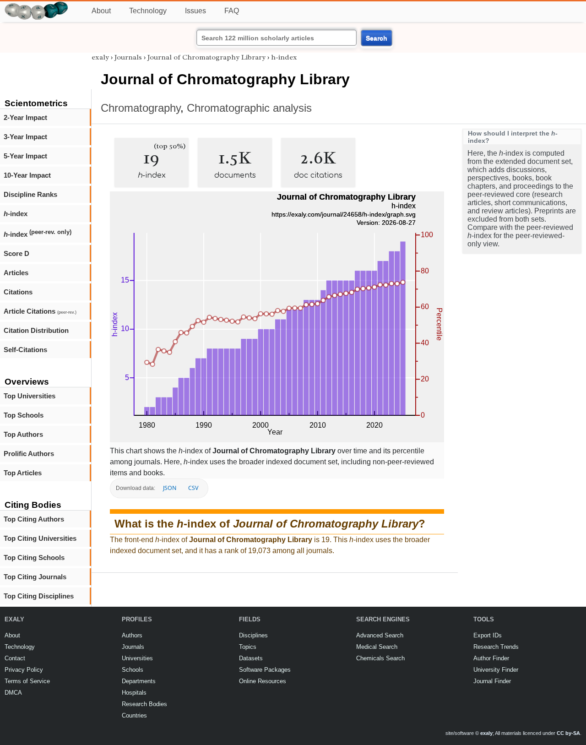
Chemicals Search (380, 658)
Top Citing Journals (35, 577)
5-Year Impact (25, 156)
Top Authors (23, 434)
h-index (284, 57)
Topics (247, 646)
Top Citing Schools (34, 557)
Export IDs (487, 635)
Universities (137, 658)
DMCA (13, 692)
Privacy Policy (24, 669)
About (101, 11)
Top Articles (23, 473)
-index (15, 214)
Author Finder (491, 658)
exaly (100, 57)
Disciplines (253, 635)
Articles (16, 273)
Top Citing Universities (40, 538)
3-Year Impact (25, 137)
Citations (18, 292)
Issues (195, 11)
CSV (193, 488)
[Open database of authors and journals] (36, 5)
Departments (139, 681)
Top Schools (23, 415)
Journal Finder (492, 681)
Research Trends (496, 646)
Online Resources (262, 681)
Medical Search (376, 646)
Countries (134, 715)
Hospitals (134, 692)
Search (376, 38)
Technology (148, 11)
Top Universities (29, 396)
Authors (132, 635)
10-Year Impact (27, 175)
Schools (132, 669)
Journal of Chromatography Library (206, 57)
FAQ (231, 11)
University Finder (495, 669)
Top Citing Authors (34, 519)
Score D (16, 253)
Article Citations (40, 311)
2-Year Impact (25, 117)
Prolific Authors (29, 453)
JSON (169, 488)
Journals (128, 57)
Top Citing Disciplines (39, 596)
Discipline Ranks (30, 194)
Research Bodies (144, 704)
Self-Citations (25, 349)
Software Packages (265, 669)
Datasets (251, 658)
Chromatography (140, 108)
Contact (15, 658)
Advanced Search (379, 635)
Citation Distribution (36, 330)
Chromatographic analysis (249, 108)
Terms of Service (27, 681)
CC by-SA (568, 733)
